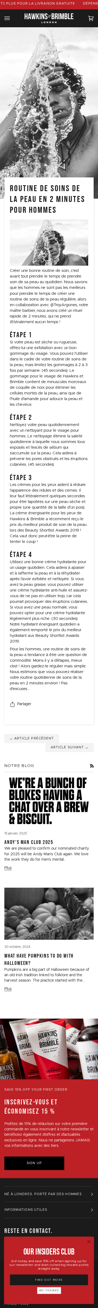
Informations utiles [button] (25, 1209)
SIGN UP (34, 1163)
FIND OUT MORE (49, 1279)
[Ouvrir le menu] (12, 18)
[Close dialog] (89, 1241)
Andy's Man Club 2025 (28, 842)
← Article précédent (32, 738)
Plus (8, 868)
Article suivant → (69, 747)
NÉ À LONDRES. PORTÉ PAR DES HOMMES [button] (43, 1194)
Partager (24, 704)
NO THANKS (49, 1290)
